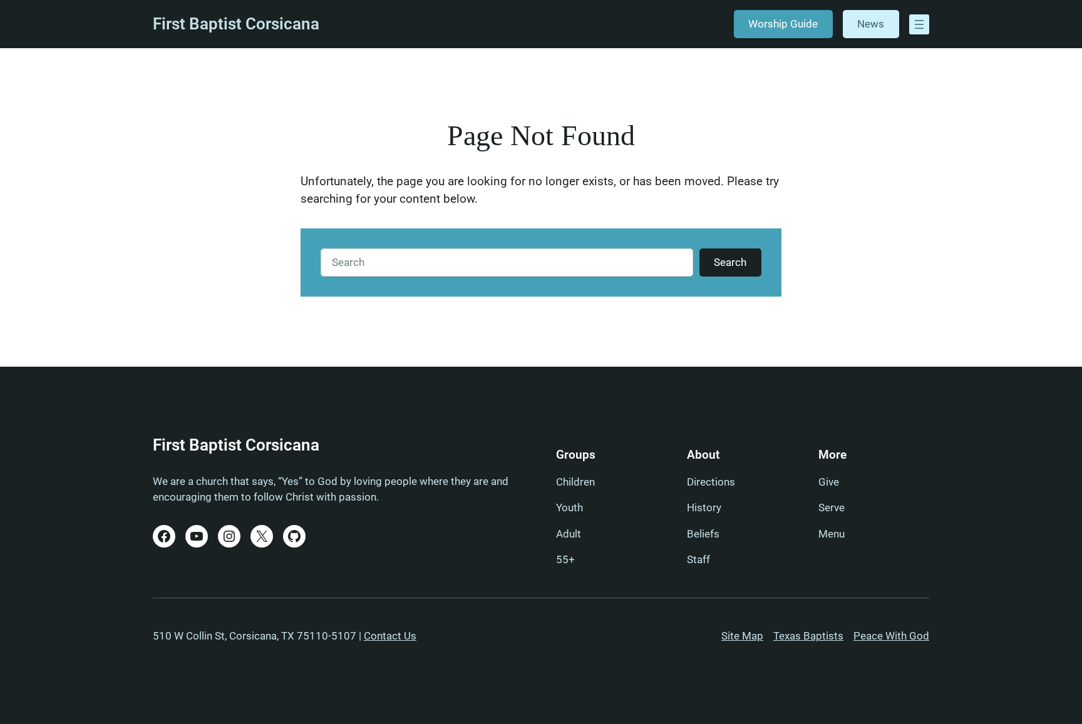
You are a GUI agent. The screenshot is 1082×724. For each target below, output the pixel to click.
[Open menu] (919, 24)
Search (730, 262)
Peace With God (891, 636)
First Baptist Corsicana (236, 23)
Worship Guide (783, 24)
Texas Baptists (808, 636)
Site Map (742, 636)
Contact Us (390, 636)
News (870, 24)
